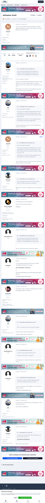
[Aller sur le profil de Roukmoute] (8, 289)
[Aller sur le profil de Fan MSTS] (36, 56)
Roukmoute (8, 293)
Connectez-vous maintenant (32, 458)
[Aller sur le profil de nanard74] (3, 19)
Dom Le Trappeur (8, 206)
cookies (11, 493)
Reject (15, 497)
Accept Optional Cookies (26, 497)
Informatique (23, 18)
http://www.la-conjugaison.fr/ (23, 439)
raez (8, 107)
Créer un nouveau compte (12, 458)
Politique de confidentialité (6, 489)
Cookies (14, 489)
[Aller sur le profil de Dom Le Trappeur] (8, 202)
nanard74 (8, 31)
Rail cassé (8, 180)
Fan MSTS (8, 69)
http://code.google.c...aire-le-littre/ (23, 267)
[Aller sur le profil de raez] (27, 56)
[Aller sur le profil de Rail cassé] (30, 56)
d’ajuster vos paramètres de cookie (8, 494)
